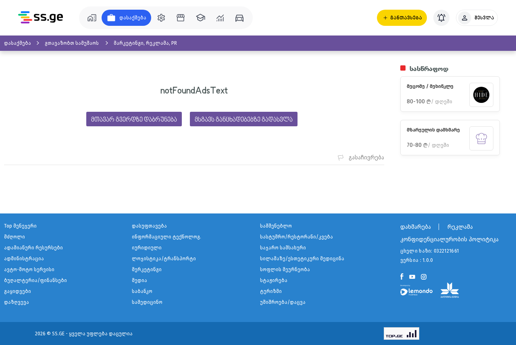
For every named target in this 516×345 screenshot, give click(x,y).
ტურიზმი (271, 291)
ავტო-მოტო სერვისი (29, 269)
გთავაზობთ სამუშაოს (72, 43)
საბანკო (142, 291)
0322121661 (446, 251)
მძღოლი (14, 236)
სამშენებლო (276, 226)
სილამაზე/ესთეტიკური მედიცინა (302, 258)
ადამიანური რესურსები (33, 247)
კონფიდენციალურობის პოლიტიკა (449, 239)
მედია (139, 280)
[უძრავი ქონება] (92, 18)
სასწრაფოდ (429, 69)
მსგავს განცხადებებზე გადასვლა (244, 119)
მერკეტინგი (147, 269)
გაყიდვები (17, 291)
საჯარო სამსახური (283, 247)
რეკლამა (460, 227)
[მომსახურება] (161, 18)
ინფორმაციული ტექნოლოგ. (166, 236)
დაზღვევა (16, 302)
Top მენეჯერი (20, 226)
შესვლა (484, 17)
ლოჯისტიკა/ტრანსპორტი (164, 258)
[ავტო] (240, 17)
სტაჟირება (273, 280)
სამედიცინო (147, 302)
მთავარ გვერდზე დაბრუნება (134, 119)
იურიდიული (147, 247)
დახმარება (415, 227)
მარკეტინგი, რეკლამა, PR (145, 43)
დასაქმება (17, 43)
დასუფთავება (149, 226)
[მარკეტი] (181, 18)
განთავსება (406, 18)
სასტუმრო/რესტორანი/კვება (296, 236)
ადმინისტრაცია (24, 258)
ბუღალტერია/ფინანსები (35, 280)
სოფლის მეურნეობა (285, 269)
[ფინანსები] (220, 18)
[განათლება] (200, 17)
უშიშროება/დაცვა (283, 302)
